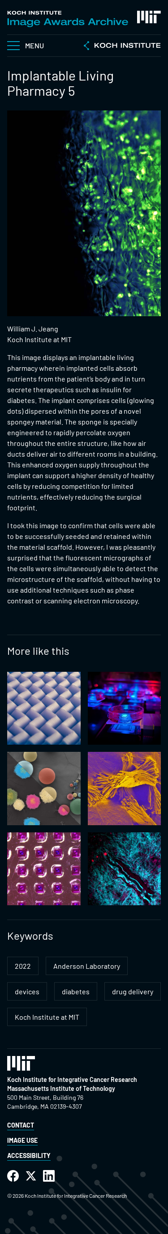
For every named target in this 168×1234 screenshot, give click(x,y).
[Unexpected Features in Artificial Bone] (124, 788)
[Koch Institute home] (122, 46)
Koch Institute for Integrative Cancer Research (72, 1079)
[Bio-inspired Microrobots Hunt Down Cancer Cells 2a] (124, 869)
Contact (20, 1125)
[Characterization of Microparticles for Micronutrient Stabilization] (44, 788)
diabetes (76, 991)
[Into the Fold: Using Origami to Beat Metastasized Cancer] (44, 708)
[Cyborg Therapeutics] (124, 708)
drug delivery (132, 991)
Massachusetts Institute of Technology (61, 1088)
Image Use (22, 1140)
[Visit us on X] (31, 1176)
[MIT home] (149, 17)
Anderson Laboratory (86, 966)
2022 (23, 966)
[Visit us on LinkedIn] (49, 1176)
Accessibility (29, 1155)
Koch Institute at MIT (47, 1017)
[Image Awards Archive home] (67, 19)
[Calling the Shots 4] (44, 869)
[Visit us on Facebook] (13, 1176)
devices (27, 991)
